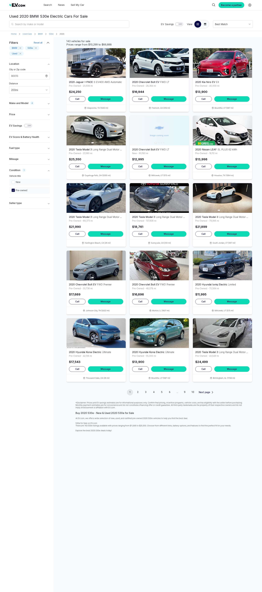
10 (192, 392)
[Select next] (120, 61)
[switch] (179, 24)
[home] (17, 5)
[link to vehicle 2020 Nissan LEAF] (222, 130)
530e (51, 34)
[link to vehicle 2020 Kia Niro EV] (222, 63)
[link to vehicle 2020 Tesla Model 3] (96, 130)
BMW (40, 34)
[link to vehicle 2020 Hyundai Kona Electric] (96, 333)
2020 (62, 34)
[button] (197, 24)
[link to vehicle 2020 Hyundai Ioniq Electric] (222, 265)
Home (14, 34)
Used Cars (27, 34)
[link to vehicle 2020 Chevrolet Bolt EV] (159, 63)
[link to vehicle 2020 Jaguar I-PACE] (96, 63)
